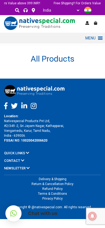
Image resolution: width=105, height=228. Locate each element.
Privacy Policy (52, 198)
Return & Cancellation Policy (53, 184)
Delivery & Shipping (52, 179)
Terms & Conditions (52, 194)
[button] (90, 38)
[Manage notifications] (92, 216)
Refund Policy (52, 189)
